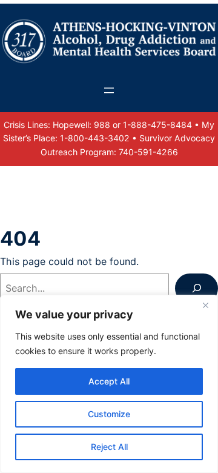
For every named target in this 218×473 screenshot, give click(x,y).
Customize (109, 414)
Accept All (109, 381)
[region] (109, 384)
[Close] (205, 305)
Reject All (109, 446)
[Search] (196, 288)
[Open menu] (109, 90)
